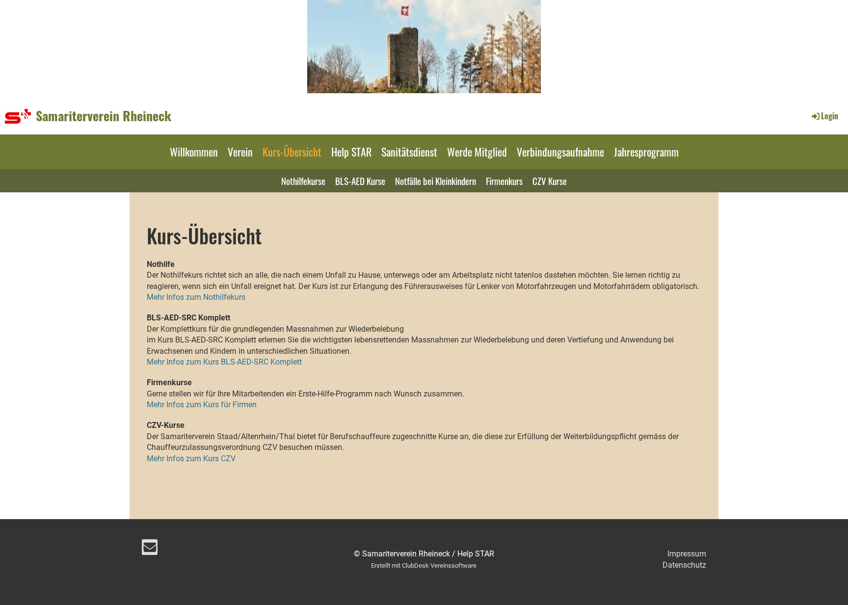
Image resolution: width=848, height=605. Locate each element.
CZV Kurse (549, 180)
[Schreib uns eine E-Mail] (150, 549)
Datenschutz (684, 565)
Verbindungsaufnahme (560, 151)
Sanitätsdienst (409, 151)
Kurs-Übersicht (292, 151)
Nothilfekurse (303, 180)
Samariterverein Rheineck (103, 116)
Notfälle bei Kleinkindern (435, 180)
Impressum (686, 553)
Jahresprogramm (646, 151)
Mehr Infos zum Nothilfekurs (196, 297)
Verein (240, 151)
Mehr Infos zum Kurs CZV (191, 458)
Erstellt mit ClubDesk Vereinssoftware (424, 565)
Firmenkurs (504, 180)
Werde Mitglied (477, 151)
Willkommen (194, 151)
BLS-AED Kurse (360, 180)
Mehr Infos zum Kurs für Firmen (202, 404)
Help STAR (351, 151)
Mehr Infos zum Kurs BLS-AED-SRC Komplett (224, 362)
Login (829, 116)
